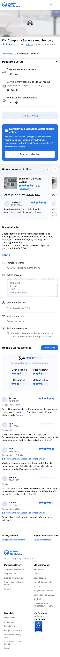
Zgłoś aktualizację (42, 540)
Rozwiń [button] (6, 254)
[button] (15, 642)
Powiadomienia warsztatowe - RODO (43, 604)
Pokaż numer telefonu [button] (28, 267)
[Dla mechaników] (51, 5)
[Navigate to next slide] (55, 169)
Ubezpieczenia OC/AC (44, 595)
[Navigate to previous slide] (48, 169)
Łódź (52, 44)
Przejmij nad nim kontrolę (13, 540)
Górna (47, 44)
